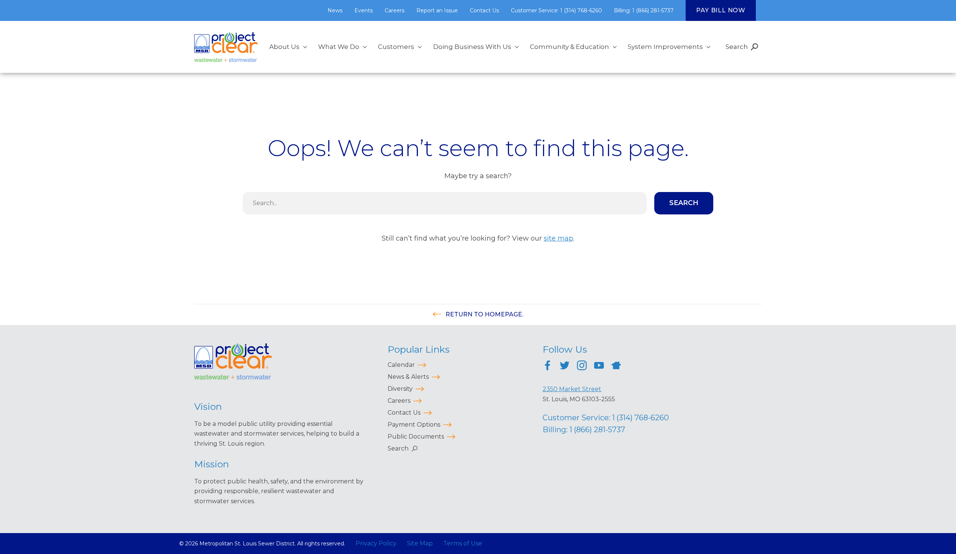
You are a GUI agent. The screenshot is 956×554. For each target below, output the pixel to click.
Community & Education (569, 46)
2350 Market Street (572, 389)
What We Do (338, 46)
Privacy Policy (376, 543)
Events (363, 10)
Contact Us (484, 10)
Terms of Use (462, 543)
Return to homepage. (483, 314)
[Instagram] (582, 366)
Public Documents (416, 436)
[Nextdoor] (616, 366)
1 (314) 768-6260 (640, 417)
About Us (284, 46)
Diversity (400, 388)
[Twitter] (564, 366)
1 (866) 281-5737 (597, 429)
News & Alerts (408, 376)
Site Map (420, 543)
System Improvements (665, 46)
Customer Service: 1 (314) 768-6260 (556, 10)
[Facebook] (547, 366)
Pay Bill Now (720, 10)
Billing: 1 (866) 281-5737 (644, 10)
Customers (396, 46)
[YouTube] (599, 366)
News (335, 10)
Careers (394, 10)
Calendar (401, 364)
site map (558, 238)
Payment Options (414, 424)
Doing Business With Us (472, 46)
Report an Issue (437, 10)
